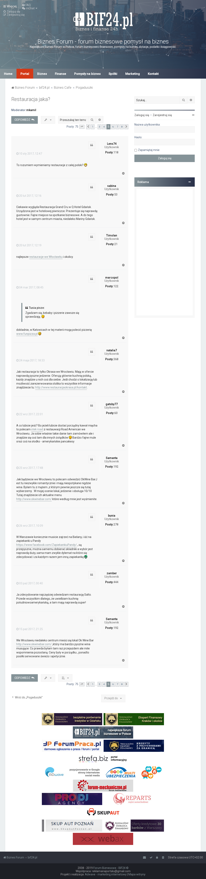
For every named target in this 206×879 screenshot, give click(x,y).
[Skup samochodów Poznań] (72, 825)
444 (115, 582)
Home (8, 74)
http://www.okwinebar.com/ (34, 499)
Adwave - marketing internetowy (106, 874)
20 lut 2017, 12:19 (30, 245)
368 (115, 359)
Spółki (113, 74)
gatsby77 (112, 404)
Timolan (111, 235)
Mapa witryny (136, 874)
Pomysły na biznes (87, 74)
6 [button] (113, 126)
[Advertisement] (164, 252)
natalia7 (111, 350)
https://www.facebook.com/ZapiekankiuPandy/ (46, 544)
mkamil (31, 110)
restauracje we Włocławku (46, 256)
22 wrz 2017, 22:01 (31, 414)
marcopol (111, 277)
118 (115, 152)
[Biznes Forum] (103, 21)
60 (115, 413)
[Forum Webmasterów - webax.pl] (103, 839)
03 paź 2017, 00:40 (31, 583)
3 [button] (99, 126)
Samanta (111, 458)
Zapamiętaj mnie (149, 150)
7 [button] (117, 126)
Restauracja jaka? (30, 99)
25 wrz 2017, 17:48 (31, 467)
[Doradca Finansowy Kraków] (133, 719)
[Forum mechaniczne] (103, 785)
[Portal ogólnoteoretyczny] (103, 759)
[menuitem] (26, 5)
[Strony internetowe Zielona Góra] (72, 772)
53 (115, 194)
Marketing (132, 74)
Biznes (42, 74)
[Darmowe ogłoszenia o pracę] (72, 745)
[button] (81, 127)
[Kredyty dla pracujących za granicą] (133, 745)
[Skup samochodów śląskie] (103, 812)
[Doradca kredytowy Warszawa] (133, 825)
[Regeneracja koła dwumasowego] (133, 799)
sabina (111, 185)
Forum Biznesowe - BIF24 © (111, 868)
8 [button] (122, 126)
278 (115, 524)
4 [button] (104, 126)
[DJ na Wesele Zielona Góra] (72, 799)
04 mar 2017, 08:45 (31, 287)
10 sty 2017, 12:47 (30, 153)
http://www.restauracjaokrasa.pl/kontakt (61, 387)
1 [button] (92, 126)
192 (115, 466)
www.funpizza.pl (27, 333)
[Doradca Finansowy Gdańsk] (72, 719)
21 (115, 244)
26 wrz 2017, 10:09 (31, 525)
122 (115, 286)
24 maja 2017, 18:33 (32, 360)
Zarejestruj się (162, 115)
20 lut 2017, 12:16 (30, 195)
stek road (37, 429)
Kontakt (153, 74)
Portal (25, 74)
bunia (111, 515)
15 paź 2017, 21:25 (31, 629)
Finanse (60, 74)
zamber (112, 573)
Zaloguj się (141, 115)
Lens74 (111, 143)
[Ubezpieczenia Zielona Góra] (133, 772)
